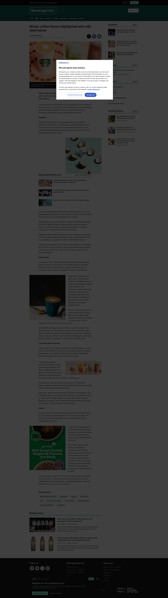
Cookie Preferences (75, 95)
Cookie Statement (93, 89)
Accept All (90, 95)
